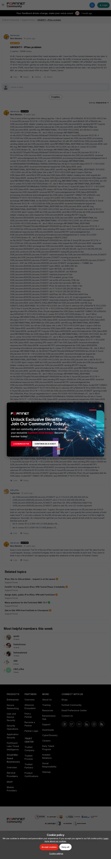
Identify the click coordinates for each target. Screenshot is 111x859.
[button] (55, 853)
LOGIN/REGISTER (21, 444)
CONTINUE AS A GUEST (45, 444)
